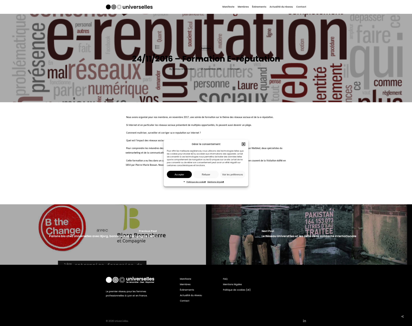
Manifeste (185, 279)
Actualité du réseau (191, 295)
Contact (184, 300)
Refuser (206, 174)
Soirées (206, 48)
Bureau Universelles (183, 69)
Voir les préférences (232, 174)
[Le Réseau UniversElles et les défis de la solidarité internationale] (309, 234)
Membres (185, 284)
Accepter (179, 174)
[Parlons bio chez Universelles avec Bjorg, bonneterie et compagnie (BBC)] (103, 234)
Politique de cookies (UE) (237, 289)
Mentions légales (215, 182)
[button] (243, 144)
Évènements (187, 289)
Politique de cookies (196, 182)
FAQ (225, 279)
